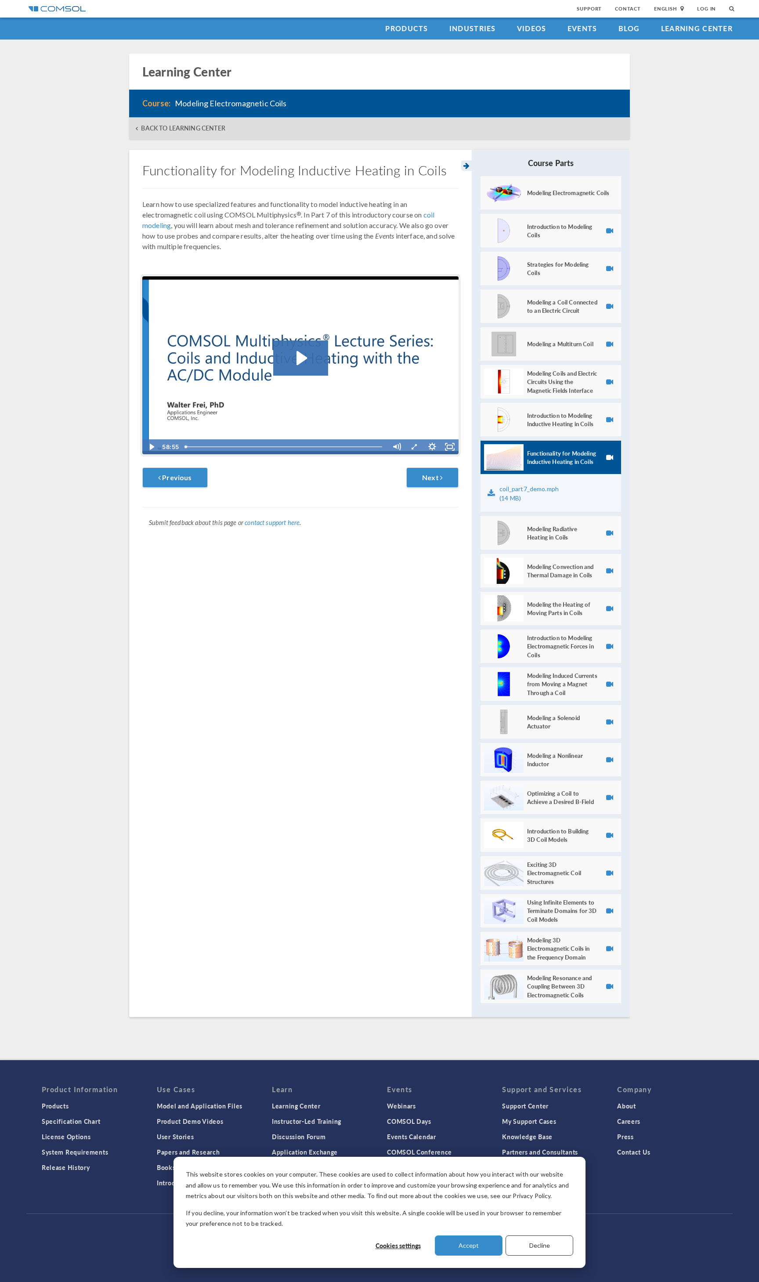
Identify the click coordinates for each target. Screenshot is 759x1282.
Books (166, 1167)
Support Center (525, 1105)
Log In (706, 8)
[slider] (284, 446)
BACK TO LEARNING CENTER (183, 128)
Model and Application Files (199, 1105)
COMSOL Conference (419, 1152)
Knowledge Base (527, 1136)
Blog (629, 28)
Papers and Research (188, 1152)
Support (589, 8)
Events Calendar (411, 1136)
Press (625, 1136)
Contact (628, 8)
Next (431, 477)
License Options (66, 1136)
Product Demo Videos (190, 1121)
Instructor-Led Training (306, 1121)
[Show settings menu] (432, 446)
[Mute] (396, 446)
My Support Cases (529, 1121)
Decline (539, 1245)
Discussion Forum (298, 1136)
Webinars (401, 1105)
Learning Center (697, 28)
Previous (176, 477)
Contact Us (633, 1152)
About (626, 1105)
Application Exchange (305, 1152)
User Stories (175, 1136)
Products (406, 28)
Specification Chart (71, 1121)
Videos (531, 28)
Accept (469, 1245)
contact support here (272, 522)
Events (582, 28)
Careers (628, 1121)
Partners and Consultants (540, 1152)
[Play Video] (151, 446)
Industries (472, 28)
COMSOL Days (409, 1121)
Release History (66, 1167)
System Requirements (75, 1152)
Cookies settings (398, 1245)
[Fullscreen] (450, 446)
